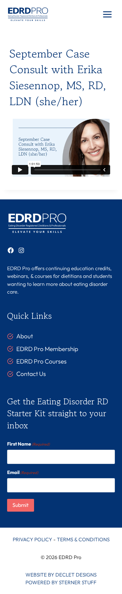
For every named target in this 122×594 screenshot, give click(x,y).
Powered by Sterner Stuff (61, 582)
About (24, 336)
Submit (20, 505)
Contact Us (31, 373)
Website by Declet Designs (61, 574)
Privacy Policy (32, 539)
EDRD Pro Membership (47, 349)
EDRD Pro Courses (41, 361)
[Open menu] (107, 14)
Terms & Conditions (83, 539)
